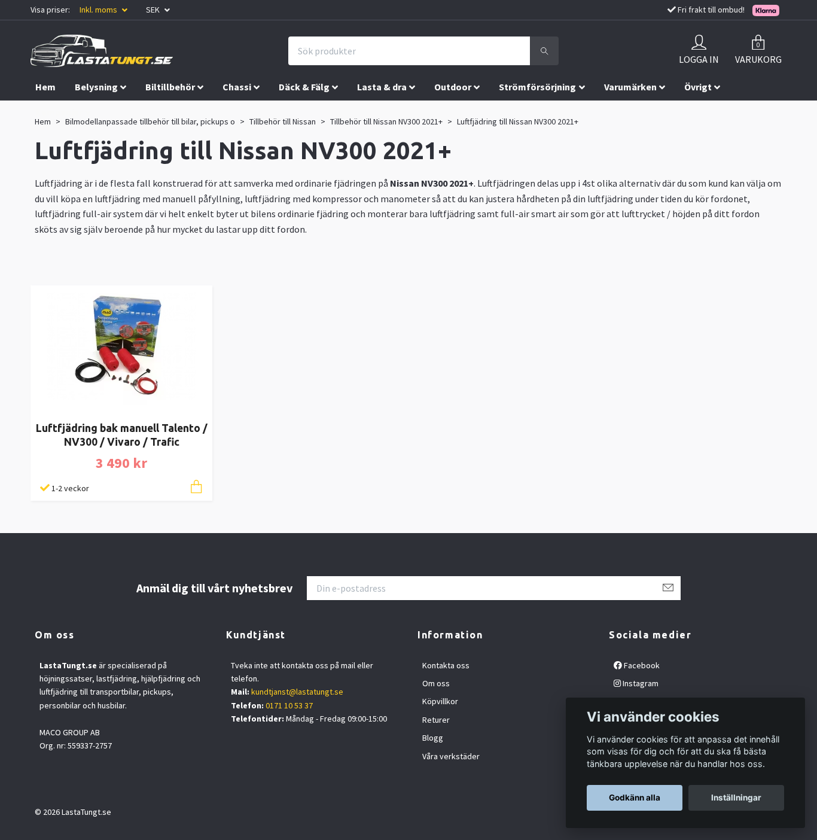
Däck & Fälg (304, 87)
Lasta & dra (382, 87)
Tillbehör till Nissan (282, 121)
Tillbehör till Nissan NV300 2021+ (386, 121)
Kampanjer (59, 112)
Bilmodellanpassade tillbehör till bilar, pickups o (150, 121)
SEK (153, 9)
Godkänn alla (634, 797)
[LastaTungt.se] (102, 51)
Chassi (236, 87)
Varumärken (630, 87)
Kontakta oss (446, 665)
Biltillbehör (170, 87)
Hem (45, 87)
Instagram (640, 683)
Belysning (96, 87)
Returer (436, 719)
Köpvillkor (440, 701)
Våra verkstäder (451, 756)
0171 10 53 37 (289, 705)
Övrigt (698, 87)
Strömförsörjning (537, 87)
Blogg (432, 737)
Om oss (436, 683)
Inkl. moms (99, 9)
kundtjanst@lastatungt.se (297, 691)
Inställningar (736, 797)
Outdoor (452, 87)
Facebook (641, 665)
